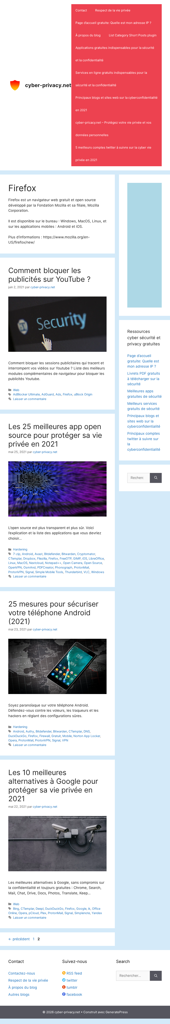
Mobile (67, 736)
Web (16, 390)
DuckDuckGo (17, 736)
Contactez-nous (21, 973)
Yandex (97, 913)
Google (81, 908)
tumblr (71, 987)
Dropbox (29, 558)
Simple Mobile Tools (49, 572)
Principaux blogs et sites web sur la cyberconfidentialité (143, 421)
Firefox (67, 394)
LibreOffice (96, 558)
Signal (29, 572)
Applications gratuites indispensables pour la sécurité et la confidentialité (114, 54)
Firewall (44, 736)
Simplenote (82, 913)
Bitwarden (68, 554)
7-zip (16, 554)
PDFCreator (45, 567)
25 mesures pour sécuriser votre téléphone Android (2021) (53, 612)
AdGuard (47, 394)
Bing (16, 908)
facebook (74, 994)
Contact (81, 10)
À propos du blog (88, 35)
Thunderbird (73, 572)
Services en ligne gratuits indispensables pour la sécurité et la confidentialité (111, 79)
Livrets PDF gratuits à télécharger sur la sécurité (143, 378)
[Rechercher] (156, 478)
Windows (97, 572)
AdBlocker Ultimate (26, 394)
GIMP (77, 558)
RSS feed (74, 973)
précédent (19, 939)
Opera (12, 740)
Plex (43, 913)
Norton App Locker (86, 736)
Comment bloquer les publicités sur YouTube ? (49, 274)
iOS (84, 558)
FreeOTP (66, 558)
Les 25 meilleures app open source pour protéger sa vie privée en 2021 (55, 435)
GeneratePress (117, 1012)
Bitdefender (52, 554)
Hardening (20, 549)
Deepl (40, 908)
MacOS (22, 563)
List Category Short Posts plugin (133, 35)
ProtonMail (81, 567)
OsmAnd (29, 567)
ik (89, 908)
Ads (58, 394)
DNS (87, 731)
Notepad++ (53, 563)
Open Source (93, 563)
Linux (12, 563)
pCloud (34, 913)
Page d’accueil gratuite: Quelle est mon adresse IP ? (113, 23)
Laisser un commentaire (29, 399)
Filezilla (42, 558)
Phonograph (63, 567)
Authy (30, 731)
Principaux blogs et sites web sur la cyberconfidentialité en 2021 (116, 104)
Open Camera (72, 563)
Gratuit (56, 736)
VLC (87, 572)
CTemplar (15, 558)
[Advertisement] (144, 245)
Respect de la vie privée (112, 10)
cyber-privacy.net (48, 85)
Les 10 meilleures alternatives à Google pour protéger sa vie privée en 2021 (53, 785)
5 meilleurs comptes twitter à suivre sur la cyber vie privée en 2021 (113, 153)
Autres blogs (18, 994)
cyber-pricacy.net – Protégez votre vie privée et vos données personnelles (113, 129)
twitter (71, 980)
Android (27, 554)
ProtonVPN (16, 572)
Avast (38, 554)
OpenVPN (15, 567)
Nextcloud (36, 563)
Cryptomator (86, 554)
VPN (65, 740)
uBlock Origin (83, 394)
